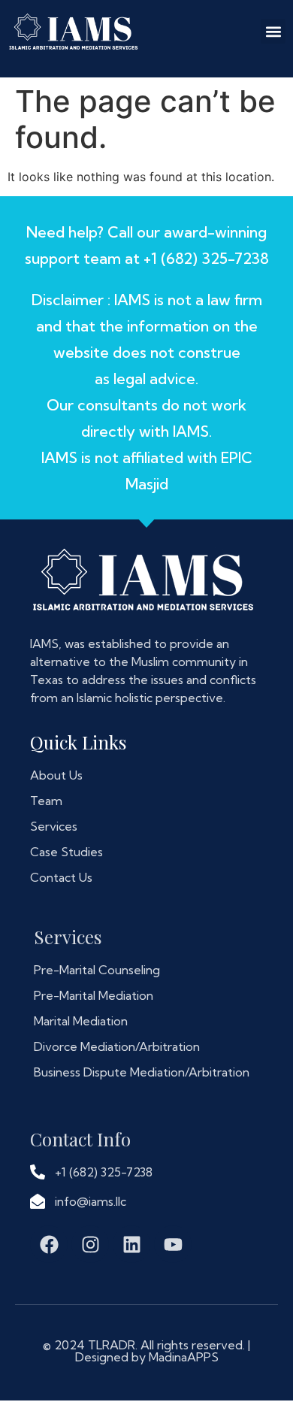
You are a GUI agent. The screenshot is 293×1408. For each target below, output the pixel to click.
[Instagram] (90, 1244)
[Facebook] (49, 1244)
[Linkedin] (131, 1244)
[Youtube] (173, 1244)
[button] (273, 31)
